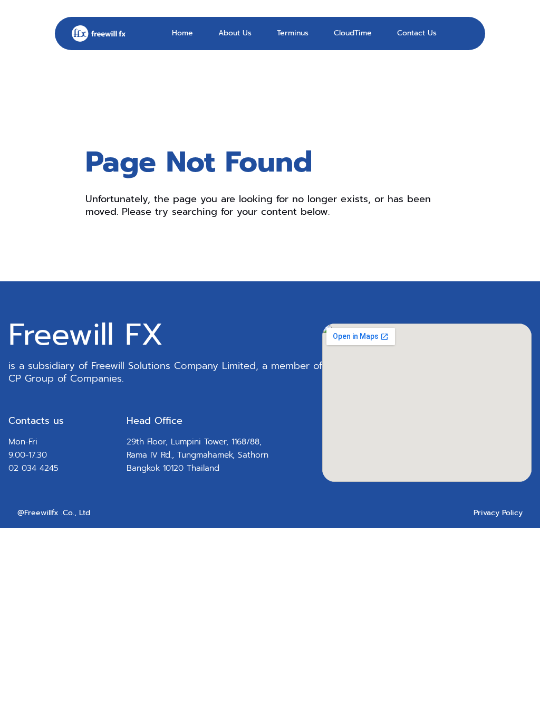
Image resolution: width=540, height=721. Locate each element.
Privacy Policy (498, 512)
